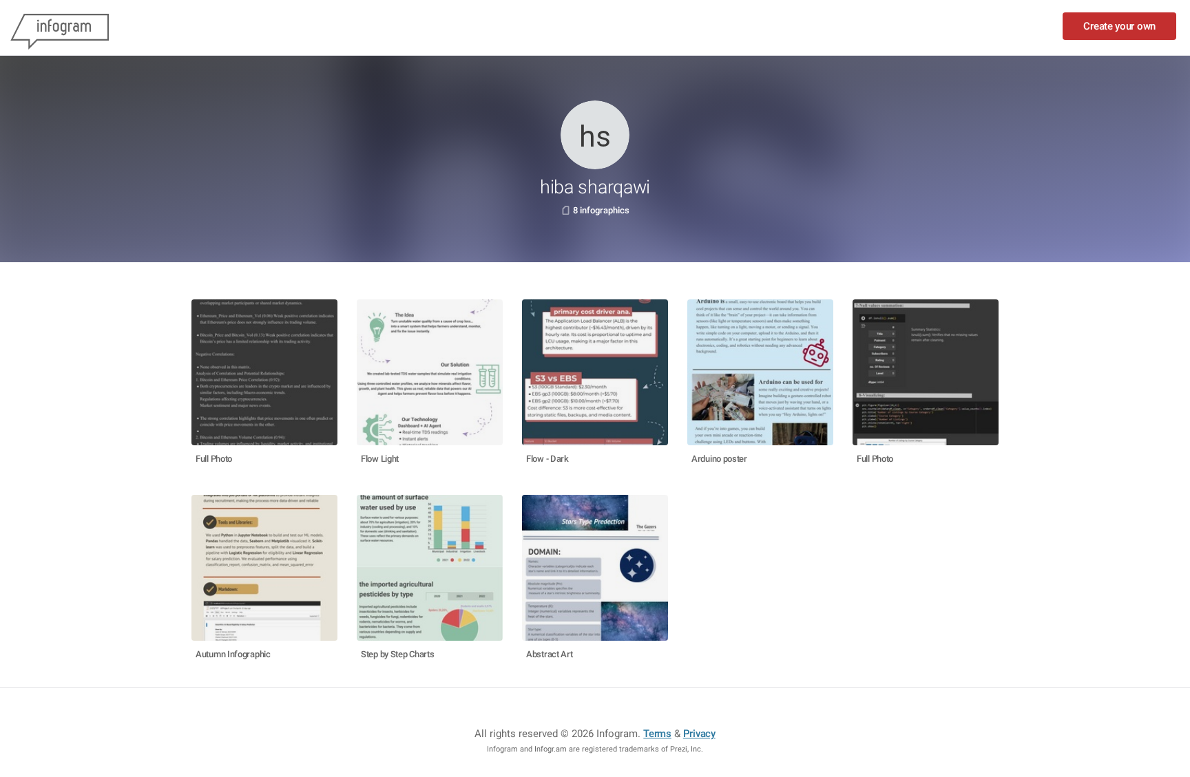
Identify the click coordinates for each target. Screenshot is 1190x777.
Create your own (1119, 26)
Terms (657, 733)
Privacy (699, 733)
